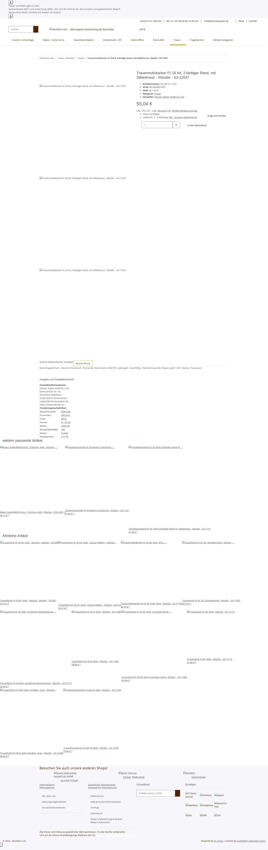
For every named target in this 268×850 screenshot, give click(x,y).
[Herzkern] (189, 772)
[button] (233, 21)
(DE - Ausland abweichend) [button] (183, 117)
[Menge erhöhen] (175, 131)
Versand (162, 110)
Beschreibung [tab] (83, 363)
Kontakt (253, 21)
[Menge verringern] (138, 124)
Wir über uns (49, 796)
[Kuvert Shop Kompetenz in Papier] (69, 774)
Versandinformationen (53, 807)
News (241, 21)
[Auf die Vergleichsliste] (42, 80)
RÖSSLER (65, 411)
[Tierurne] (127, 772)
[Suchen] (35, 29)
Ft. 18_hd (65, 422)
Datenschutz (97, 796)
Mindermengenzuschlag (184, 110)
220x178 (65, 425)
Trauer (157, 93)
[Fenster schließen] (42, 74)
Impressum (96, 813)
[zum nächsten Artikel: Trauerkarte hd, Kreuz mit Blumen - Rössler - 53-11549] (175, 58)
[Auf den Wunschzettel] (47, 80)
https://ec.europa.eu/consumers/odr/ (115, 835)
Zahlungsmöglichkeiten (54, 801)
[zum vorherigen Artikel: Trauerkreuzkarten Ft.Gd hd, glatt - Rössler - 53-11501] (170, 58)
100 (63, 429)
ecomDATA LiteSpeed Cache (251, 840)
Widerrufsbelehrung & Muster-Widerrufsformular (107, 821)
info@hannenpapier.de (216, 21)
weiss (64, 418)
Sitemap (95, 807)
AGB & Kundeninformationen (106, 801)
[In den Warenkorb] (42, 69)
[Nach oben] (1, 845)
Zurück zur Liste (47, 58)
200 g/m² (65, 415)
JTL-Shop (218, 840)
